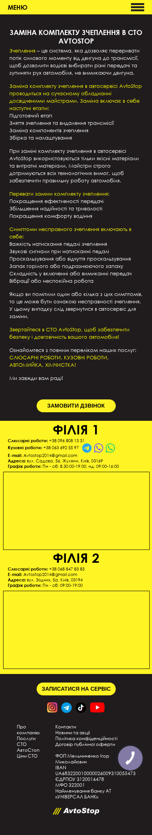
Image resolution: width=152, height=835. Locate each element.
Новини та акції (72, 732)
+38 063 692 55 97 (61, 448)
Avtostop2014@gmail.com (50, 455)
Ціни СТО (27, 756)
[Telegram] (87, 448)
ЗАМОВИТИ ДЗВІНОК (76, 406)
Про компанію (28, 729)
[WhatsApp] (110, 448)
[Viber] (98, 448)
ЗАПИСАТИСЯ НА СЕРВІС (76, 689)
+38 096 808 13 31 (67, 441)
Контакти (65, 726)
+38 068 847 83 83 (67, 569)
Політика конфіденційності (86, 738)
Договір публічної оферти (85, 744)
